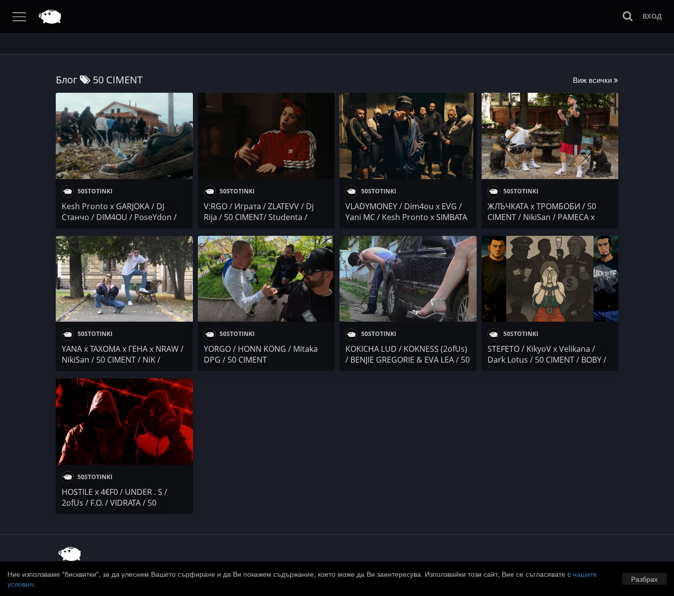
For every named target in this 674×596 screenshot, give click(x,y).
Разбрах (644, 579)
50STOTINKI (94, 191)
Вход (652, 16)
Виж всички (593, 79)
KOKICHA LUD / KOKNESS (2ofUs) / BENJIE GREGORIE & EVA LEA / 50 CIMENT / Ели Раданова (407, 359)
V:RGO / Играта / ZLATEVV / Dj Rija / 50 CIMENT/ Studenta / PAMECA (259, 217)
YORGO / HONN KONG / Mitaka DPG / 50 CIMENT (261, 354)
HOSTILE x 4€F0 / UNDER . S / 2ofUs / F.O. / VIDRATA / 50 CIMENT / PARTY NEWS (114, 502)
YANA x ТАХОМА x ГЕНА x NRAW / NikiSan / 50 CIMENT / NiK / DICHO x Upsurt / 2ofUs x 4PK (123, 359)
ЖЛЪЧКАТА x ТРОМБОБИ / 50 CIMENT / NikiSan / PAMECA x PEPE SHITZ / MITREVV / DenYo (543, 217)
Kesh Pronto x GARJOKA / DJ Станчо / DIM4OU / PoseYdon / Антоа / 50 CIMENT (119, 217)
